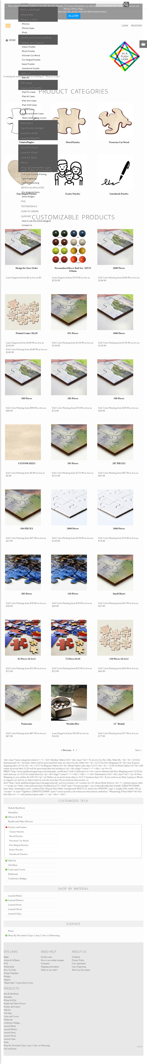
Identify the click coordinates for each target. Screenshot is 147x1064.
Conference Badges (31, 127)
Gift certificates (10, 1048)
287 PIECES (119, 463)
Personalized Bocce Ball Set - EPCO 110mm (73, 269)
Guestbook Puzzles (30, 68)
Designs (7, 976)
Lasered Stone (28, 147)
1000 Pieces (119, 333)
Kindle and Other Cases (33, 113)
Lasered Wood (28, 152)
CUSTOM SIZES (26, 463)
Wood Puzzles (28, 51)
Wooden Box (72, 723)
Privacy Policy (78, 960)
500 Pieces (26, 398)
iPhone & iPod (28, 19)
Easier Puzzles (28, 64)
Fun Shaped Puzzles (31, 60)
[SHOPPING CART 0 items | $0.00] (143, 44)
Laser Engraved (13, 277)
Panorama (26, 723)
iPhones (25, 24)
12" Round (118, 723)
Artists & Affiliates (32, 187)
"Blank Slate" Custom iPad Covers (18, 983)
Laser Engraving (29, 178)
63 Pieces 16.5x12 (27, 658)
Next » (138, 750)
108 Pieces (119, 398)
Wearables (26, 14)
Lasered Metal (28, 132)
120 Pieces (73, 593)
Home (12, 40)
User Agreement (79, 963)
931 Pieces (73, 333)
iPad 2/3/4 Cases (29, 105)
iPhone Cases (28, 28)
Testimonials (29, 206)
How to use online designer (52, 960)
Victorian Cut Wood (31, 55)
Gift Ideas (26, 82)
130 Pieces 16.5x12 (119, 658)
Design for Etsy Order (27, 268)
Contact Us (27, 225)
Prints (23, 162)
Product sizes (46, 957)
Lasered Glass (28, 157)
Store (24, 4)
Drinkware (26, 122)
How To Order (29, 211)
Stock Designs (28, 196)
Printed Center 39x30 (26, 333)
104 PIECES (26, 528)
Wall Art (25, 73)
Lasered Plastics (29, 137)
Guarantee (45, 963)
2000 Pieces (119, 268)
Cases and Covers (30, 87)
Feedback (76, 957)
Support (26, 216)
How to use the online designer (36, 221)
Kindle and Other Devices (35, 37)
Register (136, 25)
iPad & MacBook (29, 9)
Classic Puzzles (28, 47)
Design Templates (11, 973)
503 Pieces (73, 463)
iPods (24, 32)
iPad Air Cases (28, 96)
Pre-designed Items (31, 192)
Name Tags (27, 142)
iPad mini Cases (29, 100)
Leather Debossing (30, 183)
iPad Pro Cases (28, 92)
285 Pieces (73, 398)
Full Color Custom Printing (34, 174)
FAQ (23, 201)
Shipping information (50, 966)
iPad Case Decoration (81, 970)
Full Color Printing (107, 277)
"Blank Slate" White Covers (34, 118)
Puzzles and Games (31, 42)
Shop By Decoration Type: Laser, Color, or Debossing (35, 168)
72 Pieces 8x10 (72, 658)
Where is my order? (49, 970)
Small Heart (119, 593)
